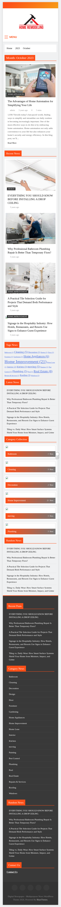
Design (11, 189)
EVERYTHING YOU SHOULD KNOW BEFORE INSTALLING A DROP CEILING (30, 199)
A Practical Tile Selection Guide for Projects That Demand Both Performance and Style (30, 302)
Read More (12, 143)
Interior (11, 367)
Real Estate (43, 371)
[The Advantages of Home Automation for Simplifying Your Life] (30, 80)
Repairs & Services (12, 375)
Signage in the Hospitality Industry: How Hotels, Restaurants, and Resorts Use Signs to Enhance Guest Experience (30, 327)
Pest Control (14, 758)
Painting (44, 367)
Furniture (9, 357)
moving (34, 366)
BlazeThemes (42, 900)
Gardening (18, 357)
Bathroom (9, 352)
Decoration (34, 352)
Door (51, 352)
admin (12, 110)
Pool (30, 372)
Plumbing (12, 242)
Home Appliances (16, 94)
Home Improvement (17, 292)
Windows (35, 375)
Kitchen (22, 367)
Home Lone (14, 729)
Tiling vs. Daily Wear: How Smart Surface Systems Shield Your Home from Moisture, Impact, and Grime (31, 656)
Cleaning (21, 352)
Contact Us (12, 872)
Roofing (25, 375)
